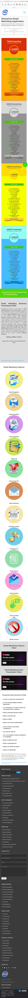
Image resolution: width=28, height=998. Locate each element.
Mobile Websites (5, 842)
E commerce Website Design (8, 786)
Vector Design (5, 928)
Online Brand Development (7, 955)
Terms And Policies (6, 987)
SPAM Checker (14, 639)
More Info (24, 990)
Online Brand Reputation (7, 887)
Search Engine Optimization (7, 892)
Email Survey (14, 571)
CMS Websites (5, 817)
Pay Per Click (5, 901)
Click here (21, 294)
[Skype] (16, 4)
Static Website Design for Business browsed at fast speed (13, 781)
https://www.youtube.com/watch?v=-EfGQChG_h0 (12, 360)
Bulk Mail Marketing (6, 904)
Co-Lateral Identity (6, 916)
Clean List (14, 459)
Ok (19, 990)
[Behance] (13, 968)
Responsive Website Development (9, 844)
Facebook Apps (5, 807)
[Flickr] (11, 968)
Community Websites (6, 805)
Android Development (6, 832)
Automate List (14, 549)
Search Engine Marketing (7, 894)
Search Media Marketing (7, 899)
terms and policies (17, 755)
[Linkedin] (25, 4)
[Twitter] (8, 4)
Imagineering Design (6, 933)
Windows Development (6, 837)
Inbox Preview (14, 593)
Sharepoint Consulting (6, 950)
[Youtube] (19, 4)
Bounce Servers (14, 481)
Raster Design (5, 926)
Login (14, 7)
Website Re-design (6, 790)
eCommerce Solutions (6, 810)
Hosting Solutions (5, 940)
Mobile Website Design (6, 793)
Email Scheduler (14, 414)
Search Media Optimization (7, 896)
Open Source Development (7, 815)
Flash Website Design (6, 788)
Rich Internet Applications (7, 822)
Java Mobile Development (7, 846)
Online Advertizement (6, 906)
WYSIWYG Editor (14, 526)
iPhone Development (6, 829)
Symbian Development (6, 839)
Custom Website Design (7, 795)
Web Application (5, 945)
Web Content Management (7, 889)
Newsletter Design (6, 923)
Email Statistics (14, 503)
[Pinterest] (14, 4)
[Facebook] (5, 4)
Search (18, 772)
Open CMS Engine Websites (8, 820)
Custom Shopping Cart (6, 812)
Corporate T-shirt (5, 918)
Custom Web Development (7, 803)
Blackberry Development (7, 834)
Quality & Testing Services (7, 952)
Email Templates (14, 392)
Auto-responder (14, 436)
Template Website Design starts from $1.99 (10, 778)
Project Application (6, 957)
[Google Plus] (11, 4)
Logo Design (4, 913)
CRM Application (5, 960)
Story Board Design (6, 931)
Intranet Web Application (7, 948)
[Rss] (22, 4)
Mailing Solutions (5, 943)
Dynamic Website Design (7, 783)
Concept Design (5, 921)
